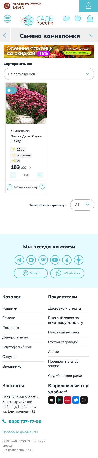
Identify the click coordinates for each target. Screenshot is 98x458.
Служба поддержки (65, 375)
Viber (34, 273)
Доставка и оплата (64, 308)
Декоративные (15, 337)
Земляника (11, 366)
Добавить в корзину (25, 187)
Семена (8, 318)
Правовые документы (20, 432)
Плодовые (11, 327)
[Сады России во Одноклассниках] (67, 260)
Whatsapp (72, 273)
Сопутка (9, 356)
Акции (53, 351)
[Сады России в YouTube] (55, 260)
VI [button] (18, 161)
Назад (5, 35)
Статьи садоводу (62, 342)
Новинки (9, 308)
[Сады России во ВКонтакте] (43, 260)
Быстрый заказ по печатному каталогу (65, 320)
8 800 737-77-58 (25, 421)
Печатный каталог (64, 332)
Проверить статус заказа (63, 363)
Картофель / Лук (16, 347)
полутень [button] (24, 155)
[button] (49, 74)
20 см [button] (21, 149)
